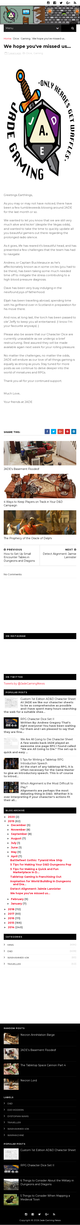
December (19, 825)
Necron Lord (28, 1080)
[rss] (75, 3)
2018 (11, 909)
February (17, 899)
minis (10, 944)
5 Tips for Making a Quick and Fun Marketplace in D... (34, 870)
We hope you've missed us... (30, 893)
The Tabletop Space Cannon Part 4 (43, 1065)
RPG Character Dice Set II (37, 719)
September (19, 834)
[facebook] (54, 3)
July (14, 843)
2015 (11, 922)
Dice (16, 38)
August (16, 838)
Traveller (14, 964)
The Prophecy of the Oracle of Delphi (28, 538)
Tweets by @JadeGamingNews (24, 683)
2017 (11, 913)
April (14, 856)
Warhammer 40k (18, 957)
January (17, 903)
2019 (11, 821)
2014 (11, 927)
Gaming (25, 38)
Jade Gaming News (50, 1220)
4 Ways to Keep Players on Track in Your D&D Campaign (33, 503)
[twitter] (61, 3)
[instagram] (48, 3)
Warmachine (15, 1135)
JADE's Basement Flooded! (21, 469)
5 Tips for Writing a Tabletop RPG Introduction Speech (41, 761)
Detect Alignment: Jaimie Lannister (35, 888)
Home (7, 38)
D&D (10, 951)
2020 (12, 817)
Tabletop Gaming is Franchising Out (35, 876)
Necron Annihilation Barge (37, 1035)
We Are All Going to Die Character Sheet (46, 739)
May (14, 852)
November (18, 829)
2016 (11, 918)
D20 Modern (15, 1109)
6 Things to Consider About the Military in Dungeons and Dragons (47, 1182)
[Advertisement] (27, 994)
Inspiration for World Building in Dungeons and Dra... (40, 883)
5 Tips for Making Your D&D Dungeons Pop (40, 864)
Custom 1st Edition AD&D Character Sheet (48, 699)
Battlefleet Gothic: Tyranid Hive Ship (36, 860)
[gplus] (68, 3)
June (15, 847)
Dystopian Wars (17, 1116)
